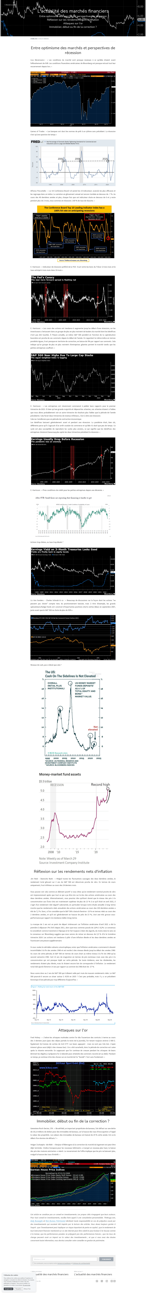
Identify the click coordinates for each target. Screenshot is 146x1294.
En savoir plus (26, 1285)
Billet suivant (78, 1271)
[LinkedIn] (107, 1281)
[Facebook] (97, 1281)
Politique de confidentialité (81, 1263)
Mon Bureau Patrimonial (55, 1221)
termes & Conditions (64, 1263)
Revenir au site (10, 5)
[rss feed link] (114, 1281)
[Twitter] (102, 1281)
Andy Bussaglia (36, 1221)
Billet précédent (37, 1271)
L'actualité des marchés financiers (49, 1274)
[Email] (112, 1281)
